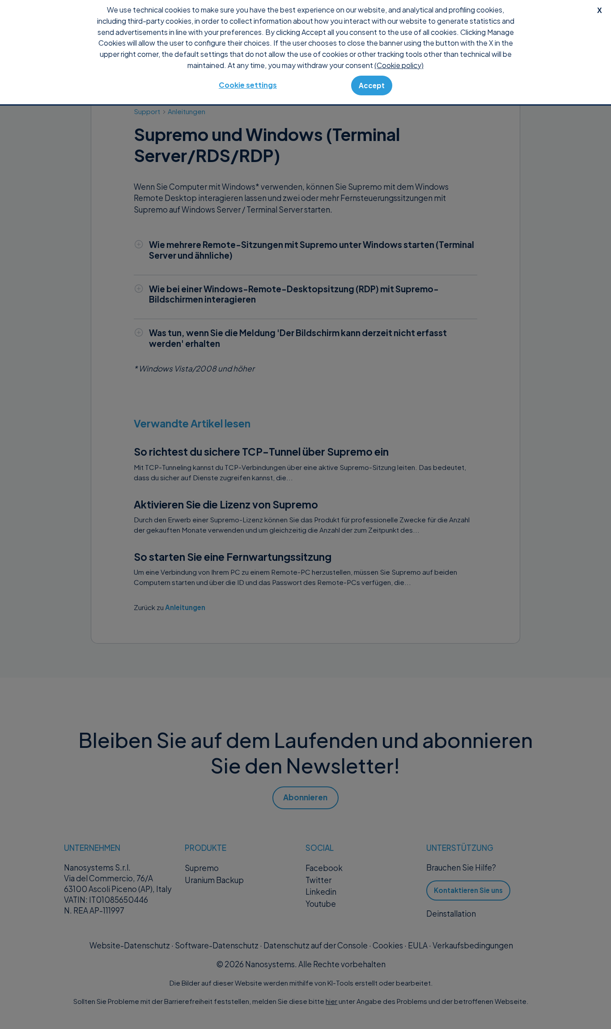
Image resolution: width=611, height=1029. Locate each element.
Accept (372, 85)
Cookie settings (248, 85)
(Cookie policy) (399, 65)
